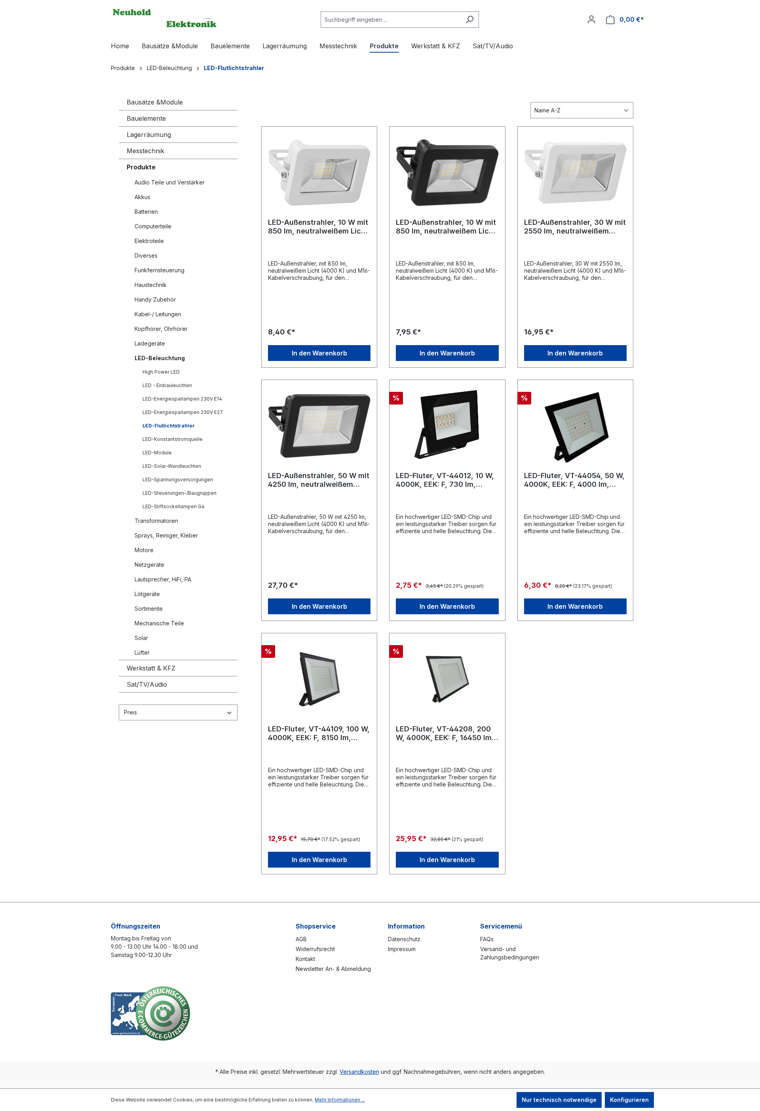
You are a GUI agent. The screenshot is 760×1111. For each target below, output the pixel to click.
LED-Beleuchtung (160, 358)
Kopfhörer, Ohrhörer (161, 328)
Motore (144, 550)
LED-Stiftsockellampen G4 (173, 506)
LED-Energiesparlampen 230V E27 (182, 412)
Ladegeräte (150, 343)
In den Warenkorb (319, 353)
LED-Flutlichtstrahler (168, 426)
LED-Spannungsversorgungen (177, 479)
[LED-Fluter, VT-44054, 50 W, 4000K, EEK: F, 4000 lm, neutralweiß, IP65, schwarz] (575, 425)
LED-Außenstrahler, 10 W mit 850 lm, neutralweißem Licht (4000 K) (318, 226)
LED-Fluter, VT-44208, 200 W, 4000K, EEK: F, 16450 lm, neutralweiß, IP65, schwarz (445, 733)
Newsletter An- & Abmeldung (333, 968)
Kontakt (305, 958)
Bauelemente (146, 118)
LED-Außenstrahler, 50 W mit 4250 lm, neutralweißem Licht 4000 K (318, 480)
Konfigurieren (629, 1099)
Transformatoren (156, 520)
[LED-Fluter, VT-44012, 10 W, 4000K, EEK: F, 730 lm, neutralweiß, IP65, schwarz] (447, 425)
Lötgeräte (147, 594)
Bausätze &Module (155, 102)
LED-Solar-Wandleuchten (171, 466)
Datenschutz (404, 939)
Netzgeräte (149, 564)
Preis (130, 712)
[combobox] (391, 19)
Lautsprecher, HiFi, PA (163, 579)
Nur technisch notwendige (559, 1099)
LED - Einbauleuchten (167, 385)
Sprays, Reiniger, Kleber (166, 535)
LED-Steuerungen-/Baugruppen (179, 493)
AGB (301, 939)
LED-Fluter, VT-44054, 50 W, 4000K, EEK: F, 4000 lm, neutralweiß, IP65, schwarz (574, 480)
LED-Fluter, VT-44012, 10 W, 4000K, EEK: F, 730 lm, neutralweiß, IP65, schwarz (445, 480)
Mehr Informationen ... (340, 1100)
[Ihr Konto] (591, 19)
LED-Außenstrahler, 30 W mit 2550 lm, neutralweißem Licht (575, 226)
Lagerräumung (149, 135)
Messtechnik (145, 151)
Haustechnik (151, 284)
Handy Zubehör (155, 299)
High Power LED (161, 372)
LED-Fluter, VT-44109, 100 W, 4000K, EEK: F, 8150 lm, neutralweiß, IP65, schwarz (319, 733)
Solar (141, 637)
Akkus (142, 197)
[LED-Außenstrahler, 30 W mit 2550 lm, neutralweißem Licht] (575, 172)
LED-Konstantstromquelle (172, 439)
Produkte (141, 167)
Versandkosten (359, 1071)
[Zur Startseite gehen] (164, 17)
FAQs (487, 939)
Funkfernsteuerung (159, 270)
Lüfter (142, 652)
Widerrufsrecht (315, 949)
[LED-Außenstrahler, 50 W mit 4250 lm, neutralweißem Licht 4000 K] (319, 425)
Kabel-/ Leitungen (158, 314)
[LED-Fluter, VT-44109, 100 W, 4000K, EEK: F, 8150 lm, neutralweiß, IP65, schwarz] (319, 679)
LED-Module (157, 453)
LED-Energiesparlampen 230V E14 (182, 399)
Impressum (402, 949)
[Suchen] (469, 19)
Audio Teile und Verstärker (170, 182)
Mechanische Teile (159, 623)
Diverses (146, 255)
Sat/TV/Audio (147, 684)
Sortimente (149, 608)
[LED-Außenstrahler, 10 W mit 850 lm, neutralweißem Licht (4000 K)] (319, 172)
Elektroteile (149, 240)
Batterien (146, 211)
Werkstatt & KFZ (151, 668)
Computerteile (153, 226)
